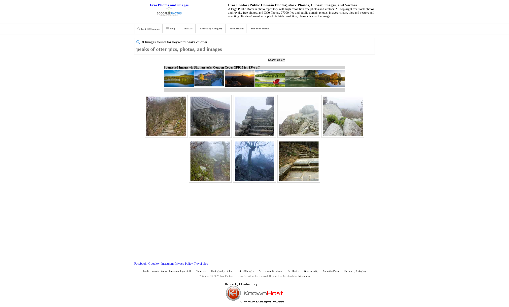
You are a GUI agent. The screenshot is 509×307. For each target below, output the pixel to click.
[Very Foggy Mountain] (254, 161)
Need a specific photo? (271, 271)
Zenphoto (304, 276)
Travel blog (201, 263)
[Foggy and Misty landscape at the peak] (343, 116)
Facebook (140, 263)
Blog (172, 28)
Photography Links (221, 271)
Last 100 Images (150, 29)
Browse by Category (211, 28)
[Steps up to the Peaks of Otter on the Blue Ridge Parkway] (298, 161)
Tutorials (187, 28)
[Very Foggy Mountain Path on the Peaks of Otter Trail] (210, 161)
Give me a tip (311, 271)
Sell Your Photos (260, 28)
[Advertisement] (254, 211)
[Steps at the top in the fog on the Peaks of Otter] (254, 116)
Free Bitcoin (237, 28)
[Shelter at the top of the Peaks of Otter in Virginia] (210, 116)
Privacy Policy (184, 263)
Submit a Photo (331, 271)
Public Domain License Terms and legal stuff (167, 271)
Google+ (153, 263)
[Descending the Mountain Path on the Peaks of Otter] (166, 116)
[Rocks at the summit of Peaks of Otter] (298, 116)
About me (201, 271)
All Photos (293, 271)
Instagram (167, 263)
